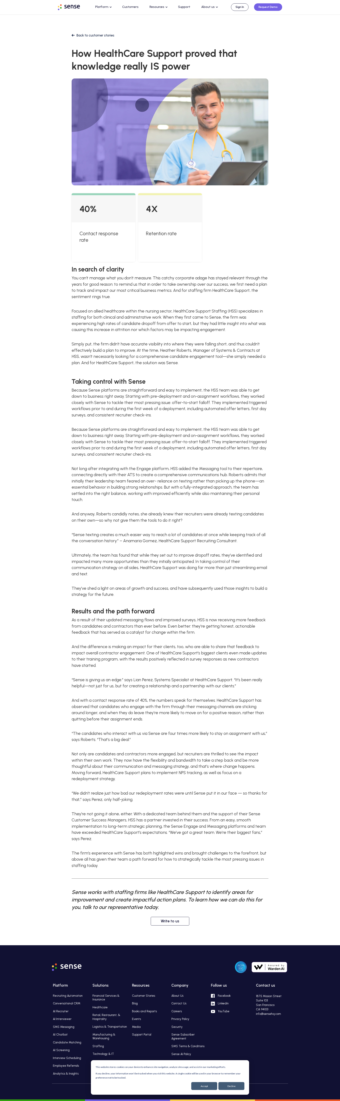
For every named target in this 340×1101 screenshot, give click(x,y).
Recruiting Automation (68, 995)
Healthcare (100, 1007)
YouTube (223, 1011)
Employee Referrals (66, 1065)
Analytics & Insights (66, 1073)
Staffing (98, 1046)
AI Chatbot (60, 1034)
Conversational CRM (66, 1003)
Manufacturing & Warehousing (103, 1036)
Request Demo (268, 7)
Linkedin (223, 1003)
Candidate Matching (67, 1042)
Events (136, 1019)
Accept (204, 1086)
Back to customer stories (95, 35)
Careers (176, 1011)
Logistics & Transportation (109, 1026)
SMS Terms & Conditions (187, 1046)
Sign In (240, 7)
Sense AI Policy (181, 1054)
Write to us (170, 921)
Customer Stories (143, 995)
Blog (135, 1003)
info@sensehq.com (268, 1014)
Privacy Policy (180, 1019)
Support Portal (141, 1034)
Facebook (224, 995)
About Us (177, 995)
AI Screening (61, 1050)
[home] (72, 6)
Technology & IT (103, 1054)
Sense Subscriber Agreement (183, 1036)
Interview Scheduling (67, 1058)
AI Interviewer (62, 1019)
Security (177, 1027)
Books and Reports (144, 1011)
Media (136, 1027)
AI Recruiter (60, 1011)
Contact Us (178, 1003)
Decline (231, 1086)
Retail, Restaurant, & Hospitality (106, 1017)
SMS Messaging (63, 1027)
